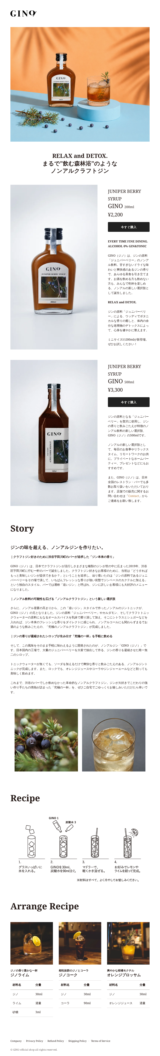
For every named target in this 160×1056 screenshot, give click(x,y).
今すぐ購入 (129, 227)
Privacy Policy (34, 1040)
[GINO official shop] (23, 13)
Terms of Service (100, 1040)
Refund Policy (56, 1040)
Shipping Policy (77, 1040)
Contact (133, 496)
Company (16, 1040)
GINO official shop (24, 1049)
